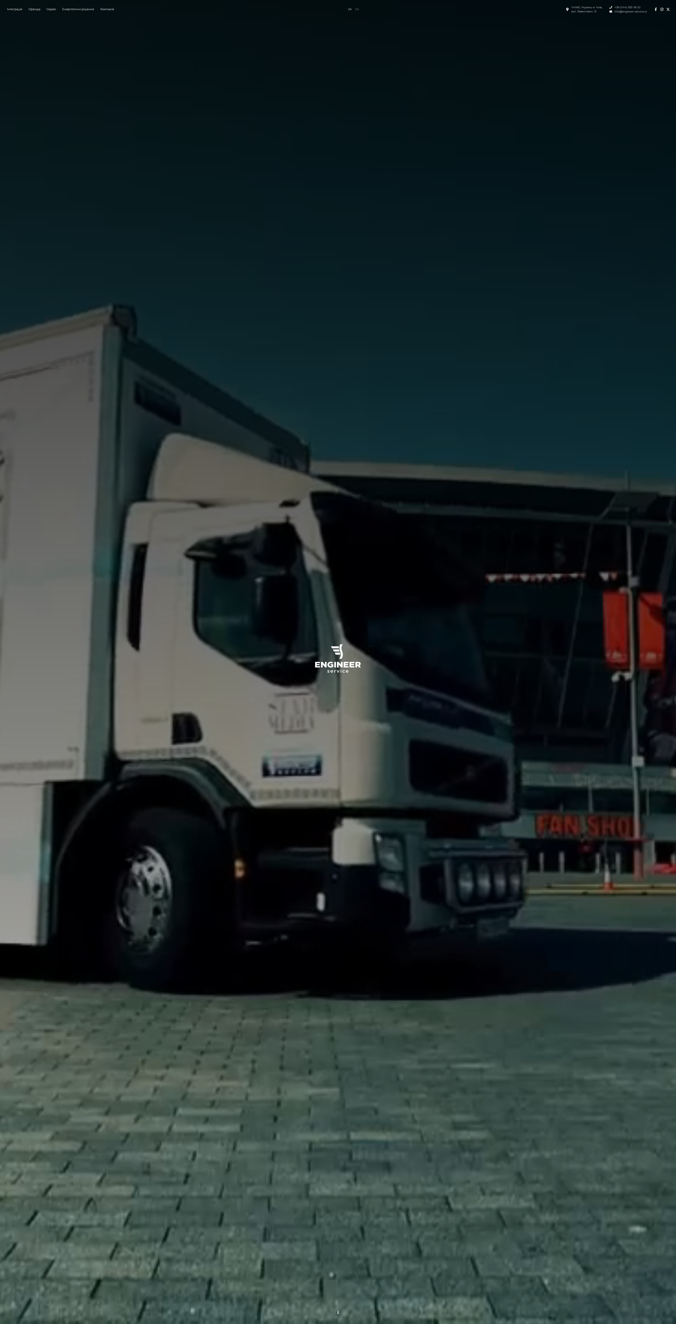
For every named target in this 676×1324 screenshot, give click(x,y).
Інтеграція (14, 9)
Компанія (107, 9)
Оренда (34, 9)
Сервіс (51, 9)
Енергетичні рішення (78, 9)
